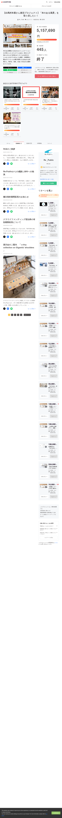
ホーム (8, 143)
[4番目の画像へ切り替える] (23, 45)
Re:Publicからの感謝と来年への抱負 (18, 173)
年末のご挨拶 (9, 149)
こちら (56, 542)
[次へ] (29, 33)
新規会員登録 (57, 2)
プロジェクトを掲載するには (15, 6)
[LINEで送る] (11, 163)
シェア (25, 67)
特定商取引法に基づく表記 (47, 179)
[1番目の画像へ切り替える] (5, 45)
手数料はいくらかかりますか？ (46, 526)
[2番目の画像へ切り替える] (11, 45)
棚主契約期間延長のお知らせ (16, 196)
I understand (56, 813)
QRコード (25, 72)
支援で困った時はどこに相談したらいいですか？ (48, 533)
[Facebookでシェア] (8, 163)
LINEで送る (10, 70)
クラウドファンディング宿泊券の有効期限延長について (19, 220)
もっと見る (31, 163)
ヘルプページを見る (48, 537)
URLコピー (25, 70)
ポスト (11, 67)
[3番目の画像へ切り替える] (17, 45)
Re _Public (21, 19)
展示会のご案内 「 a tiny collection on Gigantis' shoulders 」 (18, 247)
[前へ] (5, 33)
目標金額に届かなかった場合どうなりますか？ (48, 529)
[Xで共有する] (4, 163)
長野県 (43, 19)
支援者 (29, 143)
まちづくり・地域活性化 (33, 19)
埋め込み (11, 72)
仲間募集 (39, 143)
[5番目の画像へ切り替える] (29, 45)
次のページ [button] (27, 314)
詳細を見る (43, 215)
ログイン (51, 2)
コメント (49, 143)
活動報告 (19, 143)
